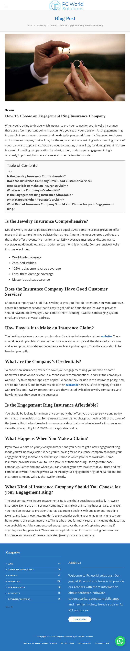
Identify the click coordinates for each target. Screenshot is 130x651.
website (106, 336)
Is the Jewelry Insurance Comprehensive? (36, 176)
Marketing (41, 25)
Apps (34, 563)
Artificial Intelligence (34, 569)
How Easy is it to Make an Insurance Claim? (37, 186)
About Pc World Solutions (40, 643)
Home (29, 25)
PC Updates (34, 593)
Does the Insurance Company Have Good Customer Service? (49, 181)
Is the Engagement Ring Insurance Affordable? (40, 195)
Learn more (79, 619)
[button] (120, 641)
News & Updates (34, 587)
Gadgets (34, 575)
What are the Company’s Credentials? (33, 190)
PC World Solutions (34, 599)
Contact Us (102, 643)
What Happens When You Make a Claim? (35, 199)
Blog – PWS (67, 643)
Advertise (84, 643)
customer (72, 385)
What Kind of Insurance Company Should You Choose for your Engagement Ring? (60, 206)
